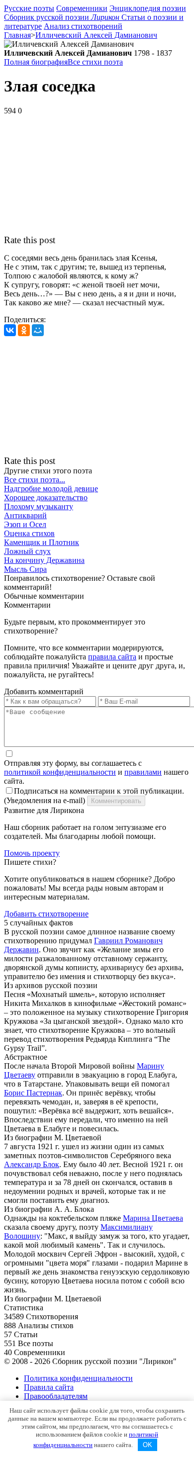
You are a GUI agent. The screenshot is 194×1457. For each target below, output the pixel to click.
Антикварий (25, 515)
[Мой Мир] (38, 330)
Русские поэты (29, 8)
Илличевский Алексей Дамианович (96, 35)
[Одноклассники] (24, 330)
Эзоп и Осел (25, 524)
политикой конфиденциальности (60, 772)
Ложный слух (27, 551)
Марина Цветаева (153, 1218)
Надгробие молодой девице (51, 488)
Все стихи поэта (95, 62)
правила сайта (112, 656)
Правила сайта (49, 1387)
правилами (143, 772)
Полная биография (36, 62)
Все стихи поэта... (34, 479)
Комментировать (116, 801)
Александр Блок (31, 1164)
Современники (81, 8)
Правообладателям (56, 1396)
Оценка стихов (29, 533)
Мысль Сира (25, 569)
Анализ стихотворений (83, 26)
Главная (17, 35)
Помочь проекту (32, 853)
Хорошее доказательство (46, 497)
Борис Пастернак (33, 1093)
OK (147, 1445)
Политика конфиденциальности (78, 1378)
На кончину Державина (44, 560)
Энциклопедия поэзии (147, 8)
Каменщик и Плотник (41, 542)
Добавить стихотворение (46, 914)
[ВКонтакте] (10, 330)
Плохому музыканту (38, 506)
